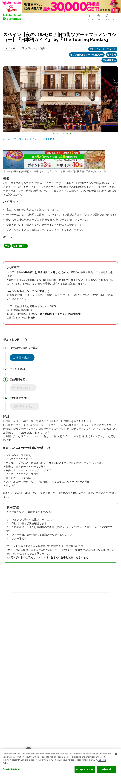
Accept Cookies (84, 769)
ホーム (6, 139)
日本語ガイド (19, 245)
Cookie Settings (11, 769)
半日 (7, 245)
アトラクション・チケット (102, 48)
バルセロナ (49, 139)
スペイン (34, 139)
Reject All (107, 769)
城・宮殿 (111, 54)
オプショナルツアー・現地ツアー (86, 54)
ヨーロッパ (20, 139)
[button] (50, 133)
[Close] (115, 754)
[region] (60, 762)
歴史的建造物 (109, 60)
